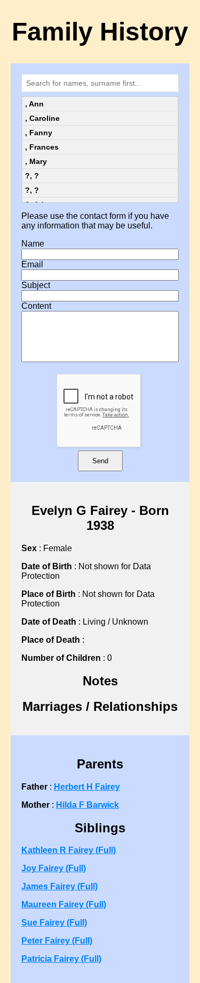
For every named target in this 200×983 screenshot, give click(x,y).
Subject (35, 285)
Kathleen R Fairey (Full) (68, 850)
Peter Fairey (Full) (56, 940)
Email (32, 264)
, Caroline (42, 118)
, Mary (36, 161)
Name (32, 243)
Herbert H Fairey (87, 786)
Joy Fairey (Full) (53, 868)
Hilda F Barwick (87, 804)
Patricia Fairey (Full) (61, 958)
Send (100, 461)
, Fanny (38, 132)
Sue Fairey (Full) (54, 922)
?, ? (32, 175)
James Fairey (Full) (59, 886)
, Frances (42, 147)
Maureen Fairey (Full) (63, 904)
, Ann (34, 104)
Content (36, 305)
